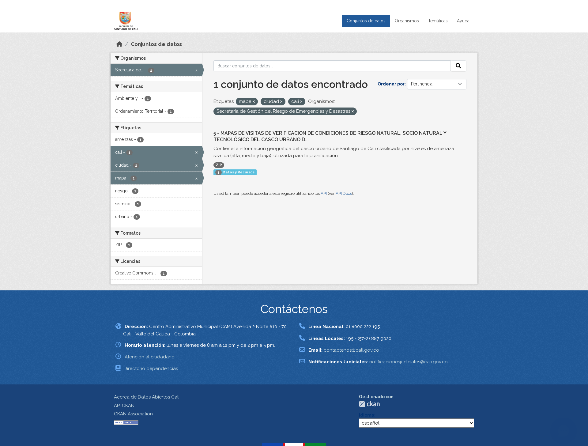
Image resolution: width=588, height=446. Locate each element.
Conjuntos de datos (366, 20)
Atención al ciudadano (150, 357)
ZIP (219, 165)
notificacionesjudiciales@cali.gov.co (408, 362)
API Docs (344, 193)
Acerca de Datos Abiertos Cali (146, 397)
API (324, 193)
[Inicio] (119, 44)
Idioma (366, 415)
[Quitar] (254, 102)
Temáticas (438, 20)
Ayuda (463, 20)
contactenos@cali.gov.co (351, 350)
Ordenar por (391, 83)
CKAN (369, 404)
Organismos (407, 20)
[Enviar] (458, 65)
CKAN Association (133, 414)
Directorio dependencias (151, 368)
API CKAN (124, 405)
